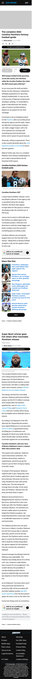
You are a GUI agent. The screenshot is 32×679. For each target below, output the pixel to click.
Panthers (10, 120)
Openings (19, 637)
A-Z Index (4, 659)
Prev (7, 70)
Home (3, 321)
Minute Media (12, 664)
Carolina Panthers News (13, 624)
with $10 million (7, 429)
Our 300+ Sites (21, 640)
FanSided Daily (21, 644)
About (3, 637)
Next (25, 70)
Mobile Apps (5, 644)
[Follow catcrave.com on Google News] (27, 252)
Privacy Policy (21, 647)
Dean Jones (8, 345)
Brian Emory (8, 40)
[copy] (12, 44)
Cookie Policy (20, 650)
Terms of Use (6, 650)
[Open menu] (3, 3)
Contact (4, 640)
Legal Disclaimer (7, 654)
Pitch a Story (5, 647)
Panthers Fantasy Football (14, 321)
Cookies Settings (22, 659)
